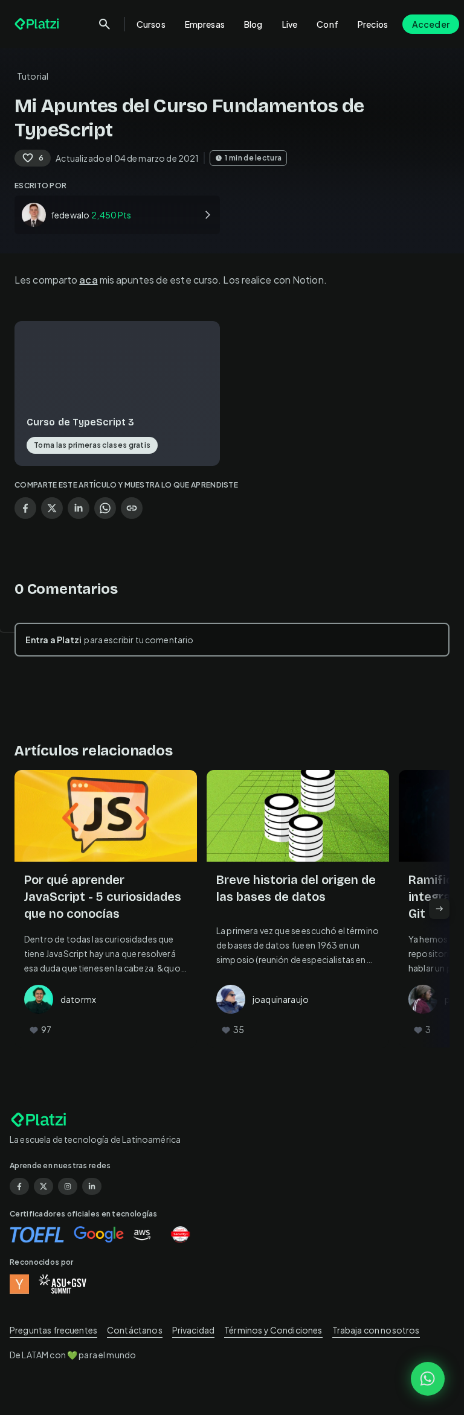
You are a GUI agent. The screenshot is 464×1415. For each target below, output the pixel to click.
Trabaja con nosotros (376, 1329)
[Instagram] (67, 1186)
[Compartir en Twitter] (52, 508)
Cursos (151, 24)
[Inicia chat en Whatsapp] (428, 1379)
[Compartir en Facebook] (25, 508)
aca (88, 279)
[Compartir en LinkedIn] (78, 508)
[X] (43, 1186)
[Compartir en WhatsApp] (105, 508)
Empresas (205, 24)
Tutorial (32, 76)
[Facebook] (19, 1186)
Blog (253, 24)
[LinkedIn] (92, 1186)
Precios (373, 24)
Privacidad (193, 1329)
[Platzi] (38, 24)
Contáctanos (135, 1329)
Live (290, 24)
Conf (327, 24)
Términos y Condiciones (273, 1329)
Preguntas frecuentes (53, 1329)
